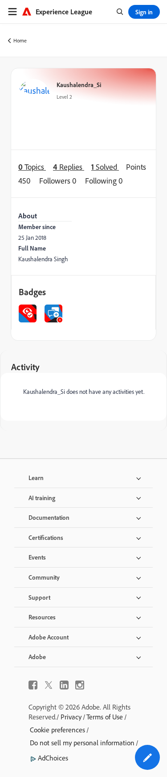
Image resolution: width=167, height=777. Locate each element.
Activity (25, 366)
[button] (147, 757)
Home (20, 40)
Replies (68, 167)
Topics (32, 167)
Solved (105, 167)
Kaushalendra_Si (79, 84)
